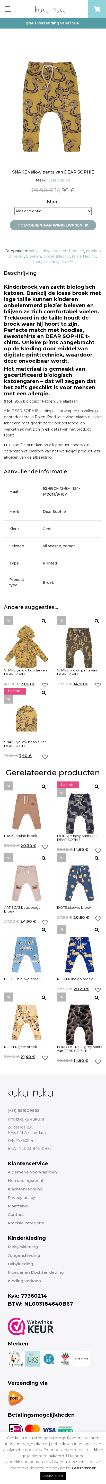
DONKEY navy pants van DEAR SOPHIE (77, 838)
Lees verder (84, 1467)
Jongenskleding (24, 1255)
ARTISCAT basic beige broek (22, 909)
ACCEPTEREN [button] (53, 1476)
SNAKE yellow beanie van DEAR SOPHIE (25, 744)
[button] (45, 685)
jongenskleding (56, 256)
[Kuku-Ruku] (30, 1092)
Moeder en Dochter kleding (36, 1272)
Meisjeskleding (23, 1246)
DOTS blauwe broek (74, 907)
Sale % (67, 261)
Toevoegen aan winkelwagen (50, 225)
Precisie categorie (26, 1223)
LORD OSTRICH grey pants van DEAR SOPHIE (79, 1049)
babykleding (40, 251)
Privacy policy (21, 1197)
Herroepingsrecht (26, 1180)
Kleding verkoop (24, 1280)
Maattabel (18, 1206)
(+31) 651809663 (23, 1110)
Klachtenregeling (25, 1189)
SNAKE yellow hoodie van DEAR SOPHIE (25, 672)
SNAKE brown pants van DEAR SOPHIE (77, 672)
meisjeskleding (46, 261)
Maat (53, 202)
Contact (16, 1214)
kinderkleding (84, 256)
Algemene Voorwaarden (32, 1172)
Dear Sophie (58, 180)
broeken (59, 251)
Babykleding (20, 1263)
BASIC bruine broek (20, 836)
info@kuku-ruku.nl (26, 1119)
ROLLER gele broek (20, 1047)
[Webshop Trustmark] (31, 1326)
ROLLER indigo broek (75, 979)
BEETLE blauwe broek (22, 979)
